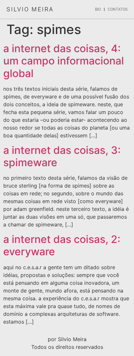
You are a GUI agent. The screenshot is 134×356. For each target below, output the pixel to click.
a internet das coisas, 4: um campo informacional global (63, 61)
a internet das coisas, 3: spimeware (62, 156)
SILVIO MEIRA (30, 9)
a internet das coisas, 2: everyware (61, 245)
